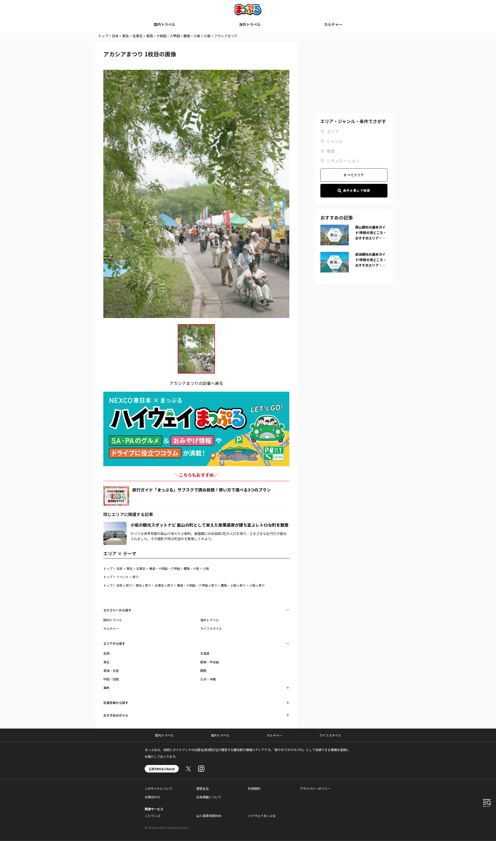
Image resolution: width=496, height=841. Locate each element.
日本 (115, 35)
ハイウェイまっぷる (262, 815)
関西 (203, 670)
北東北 (138, 35)
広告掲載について (208, 797)
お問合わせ (152, 797)
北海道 (205, 653)
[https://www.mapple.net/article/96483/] (115, 525)
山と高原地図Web (208, 815)
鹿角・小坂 (191, 35)
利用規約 (254, 788)
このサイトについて (159, 788)
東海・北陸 (111, 670)
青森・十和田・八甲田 (163, 35)
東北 (125, 35)
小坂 (207, 35)
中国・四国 (111, 679)
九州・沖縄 (208, 679)
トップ (103, 35)
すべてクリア (354, 175)
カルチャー (333, 24)
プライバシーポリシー (315, 788)
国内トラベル (164, 24)
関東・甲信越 (209, 662)
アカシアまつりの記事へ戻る (196, 383)
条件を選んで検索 (356, 190)
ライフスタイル (211, 628)
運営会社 (202, 788)
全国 (106, 653)
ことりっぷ (152, 815)
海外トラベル (250, 24)
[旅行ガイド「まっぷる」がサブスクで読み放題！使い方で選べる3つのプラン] (116, 496)
